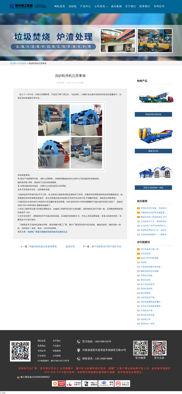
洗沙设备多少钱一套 (148, 249)
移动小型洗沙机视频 (148, 258)
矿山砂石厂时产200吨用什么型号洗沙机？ (155, 225)
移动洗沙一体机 (146, 323)
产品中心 (85, 6)
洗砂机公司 (144, 319)
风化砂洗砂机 (145, 288)
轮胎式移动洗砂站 (153, 114)
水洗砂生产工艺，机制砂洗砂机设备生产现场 (155, 221)
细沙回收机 (144, 293)
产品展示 (57, 346)
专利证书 (159, 6)
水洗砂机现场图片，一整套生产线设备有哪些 (155, 234)
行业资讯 (22, 63)
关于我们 (130, 6)
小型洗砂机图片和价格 (149, 267)
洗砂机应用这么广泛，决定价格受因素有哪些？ (155, 230)
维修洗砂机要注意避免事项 (43, 246)
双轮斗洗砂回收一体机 (153, 187)
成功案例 (116, 6)
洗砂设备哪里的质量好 (149, 302)
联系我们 (144, 6)
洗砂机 (73, 6)
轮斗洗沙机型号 (146, 284)
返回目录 (70, 246)
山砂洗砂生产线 (146, 297)
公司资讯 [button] (100, 6)
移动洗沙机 (144, 280)
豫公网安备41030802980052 (35, 377)
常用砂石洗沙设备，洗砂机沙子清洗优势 (155, 208)
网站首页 (59, 6)
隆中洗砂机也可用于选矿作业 (106, 246)
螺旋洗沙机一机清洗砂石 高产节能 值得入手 (155, 217)
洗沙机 (13, 63)
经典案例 (57, 351)
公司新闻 (57, 356)
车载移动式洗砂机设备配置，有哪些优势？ (155, 212)
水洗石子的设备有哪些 (149, 306)
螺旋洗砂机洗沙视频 (148, 271)
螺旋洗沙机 (153, 151)
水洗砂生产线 (145, 310)
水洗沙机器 (144, 253)
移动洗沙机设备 (146, 315)
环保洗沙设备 (145, 275)
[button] (13, 37)
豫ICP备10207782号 (60, 361)
